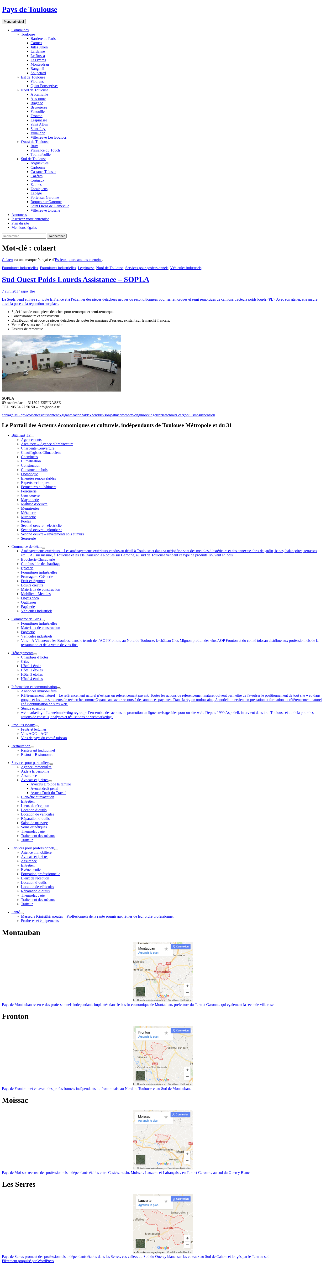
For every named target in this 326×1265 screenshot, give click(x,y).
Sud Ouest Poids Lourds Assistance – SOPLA (75, 279)
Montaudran (40, 64)
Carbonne (38, 167)
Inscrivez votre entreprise (30, 219)
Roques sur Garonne (46, 202)
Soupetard (38, 73)
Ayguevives (39, 163)
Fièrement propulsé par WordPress (28, 1261)
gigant (66, 415)
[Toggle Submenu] (32, 436)
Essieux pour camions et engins (78, 260)
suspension (207, 415)
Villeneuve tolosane (45, 210)
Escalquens (39, 189)
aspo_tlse (28, 291)
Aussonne (38, 99)
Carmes (36, 43)
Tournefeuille (41, 154)
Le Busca (38, 56)
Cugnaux (37, 180)
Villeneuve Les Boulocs (49, 137)
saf (164, 415)
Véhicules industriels (185, 268)
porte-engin (134, 415)
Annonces (19, 215)
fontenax (54, 415)
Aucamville (39, 94)
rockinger (150, 415)
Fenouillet (38, 112)
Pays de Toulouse (29, 9)
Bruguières (39, 107)
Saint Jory (38, 129)
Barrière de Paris (43, 39)
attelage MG (11, 415)
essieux (42, 415)
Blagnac (37, 103)
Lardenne (38, 51)
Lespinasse (39, 120)
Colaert (7, 260)
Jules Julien (39, 47)
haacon (76, 415)
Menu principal (14, 21)
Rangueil (37, 69)
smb (195, 415)
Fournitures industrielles (20, 268)
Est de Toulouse (33, 77)
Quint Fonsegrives (44, 86)
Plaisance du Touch (45, 150)
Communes (20, 30)
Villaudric (38, 133)
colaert (32, 415)
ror (159, 415)
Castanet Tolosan (43, 172)
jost (112, 415)
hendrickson (100, 415)
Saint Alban (39, 124)
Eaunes (36, 185)
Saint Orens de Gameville (50, 206)
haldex (86, 415)
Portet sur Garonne (45, 197)
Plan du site (20, 223)
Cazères (36, 176)
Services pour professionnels (146, 268)
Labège (36, 193)
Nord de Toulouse (34, 90)
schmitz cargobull (179, 415)
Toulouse (28, 34)
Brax (34, 146)
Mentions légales (24, 227)
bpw (24, 415)
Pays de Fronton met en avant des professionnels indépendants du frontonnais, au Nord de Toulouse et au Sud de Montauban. (96, 1089)
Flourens (37, 81)
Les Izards (38, 60)
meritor (120, 415)
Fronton (36, 116)
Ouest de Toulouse (35, 142)
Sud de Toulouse (33, 159)
